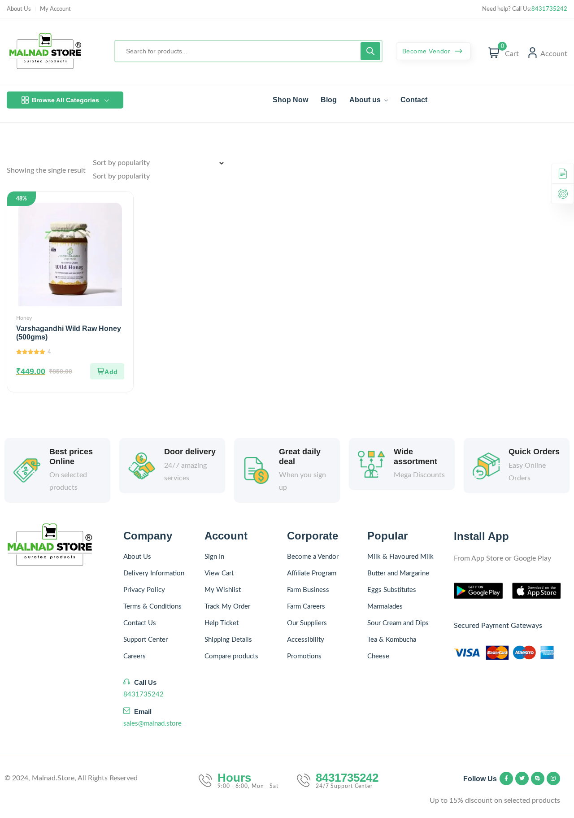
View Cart (219, 573)
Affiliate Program (311, 573)
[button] (107, 371)
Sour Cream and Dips (398, 623)
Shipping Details (228, 639)
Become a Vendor (313, 556)
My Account (55, 9)
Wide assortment (415, 456)
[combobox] (121, 176)
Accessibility (305, 639)
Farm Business (308, 590)
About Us (19, 9)
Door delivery (190, 451)
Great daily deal (300, 456)
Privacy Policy (144, 590)
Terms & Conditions (152, 606)
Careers (134, 656)
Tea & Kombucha (391, 639)
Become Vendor (427, 51)
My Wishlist (222, 590)
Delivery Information (153, 573)
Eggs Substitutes (391, 590)
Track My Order (227, 606)
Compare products (231, 656)
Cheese (378, 656)
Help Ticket (221, 623)
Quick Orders (534, 451)
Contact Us (139, 623)
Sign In (214, 556)
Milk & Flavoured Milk (400, 556)
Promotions (304, 656)
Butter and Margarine (398, 573)
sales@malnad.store (152, 723)
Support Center (145, 639)
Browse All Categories (65, 100)
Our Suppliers (307, 623)
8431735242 (549, 9)
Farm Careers (306, 606)
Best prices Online (71, 456)
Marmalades (385, 606)
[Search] (370, 51)
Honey (24, 318)
